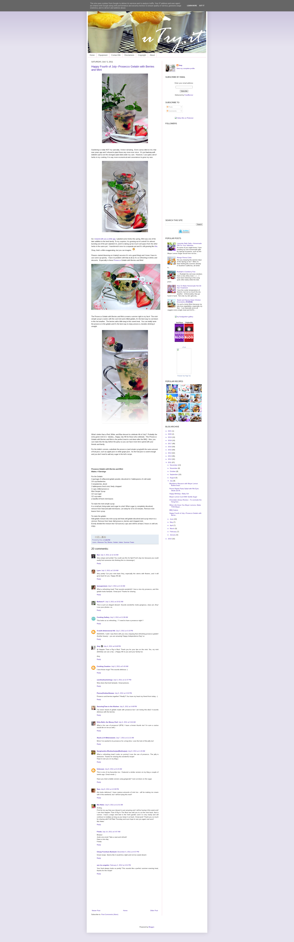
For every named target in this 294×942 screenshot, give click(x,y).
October (173, 471)
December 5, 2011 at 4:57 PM (128, 852)
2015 (170, 450)
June (172, 519)
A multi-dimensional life (106, 631)
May (171, 522)
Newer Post (96, 910)
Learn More (192, 6)
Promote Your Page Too (184, 376)
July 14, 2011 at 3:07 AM (111, 832)
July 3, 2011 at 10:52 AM (114, 602)
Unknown (100, 769)
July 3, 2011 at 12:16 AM (109, 555)
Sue (98, 555)
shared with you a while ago (105, 239)
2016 (170, 447)
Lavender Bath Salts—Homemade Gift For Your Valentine (189, 244)
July (171, 481)
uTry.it (184, 347)
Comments (172, 111)
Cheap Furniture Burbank (107, 852)
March (172, 528)
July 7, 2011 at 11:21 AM (125, 738)
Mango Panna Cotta (184, 257)
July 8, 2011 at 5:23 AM (113, 769)
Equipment (103, 55)
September (174, 474)
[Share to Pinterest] (105, 537)
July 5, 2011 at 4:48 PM (128, 706)
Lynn (99, 570)
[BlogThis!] (98, 537)
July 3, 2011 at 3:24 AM (109, 570)
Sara (98, 789)
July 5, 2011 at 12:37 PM (122, 680)
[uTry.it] (184, 373)
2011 (170, 462)
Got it (201, 6)
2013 (170, 456)
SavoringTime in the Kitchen (108, 706)
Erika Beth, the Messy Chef (107, 722)
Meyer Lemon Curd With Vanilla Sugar (183, 497)
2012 (170, 459)
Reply (99, 563)
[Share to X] (100, 537)
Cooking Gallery (103, 617)
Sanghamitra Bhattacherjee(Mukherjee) (112, 751)
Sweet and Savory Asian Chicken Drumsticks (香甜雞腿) (189, 301)
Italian (121, 542)
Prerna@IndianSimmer (105, 693)
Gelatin (115, 542)
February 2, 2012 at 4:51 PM (120, 865)
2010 (170, 539)
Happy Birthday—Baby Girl (179, 494)
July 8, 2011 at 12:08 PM (110, 789)
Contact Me (116, 55)
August (172, 478)
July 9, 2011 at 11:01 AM (114, 805)
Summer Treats (129, 542)
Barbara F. (101, 602)
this (156, 246)
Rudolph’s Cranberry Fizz (186, 272)
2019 (170, 437)
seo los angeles (103, 865)
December (174, 465)
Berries (110, 542)
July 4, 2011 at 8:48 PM (112, 646)
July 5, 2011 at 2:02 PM (123, 693)
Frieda (99, 832)
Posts (170, 107)
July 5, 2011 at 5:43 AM (119, 666)
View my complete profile (186, 68)
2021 (170, 431)
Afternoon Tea (102, 542)
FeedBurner (188, 95)
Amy (98, 646)
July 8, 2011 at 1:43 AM (136, 751)
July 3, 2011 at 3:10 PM (124, 631)
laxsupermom (102, 586)
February (173, 532)
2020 (170, 434)
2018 (170, 440)
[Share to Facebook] (103, 537)
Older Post (154, 910)
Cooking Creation (104, 666)
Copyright (142, 55)
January (173, 535)
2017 (170, 443)
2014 (170, 453)
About (152, 55)
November (174, 468)
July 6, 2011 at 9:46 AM (127, 722)
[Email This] (96, 537)
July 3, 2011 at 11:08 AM (119, 617)
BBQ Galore (173, 510)
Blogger (151, 927)
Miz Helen (100, 805)
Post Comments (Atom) (109, 914)
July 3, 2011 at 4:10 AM (116, 586)
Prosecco (117, 260)
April (172, 525)
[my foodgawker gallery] (184, 317)
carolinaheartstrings (105, 680)
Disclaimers (129, 55)
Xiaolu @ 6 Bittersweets (106, 738)
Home (92, 55)
